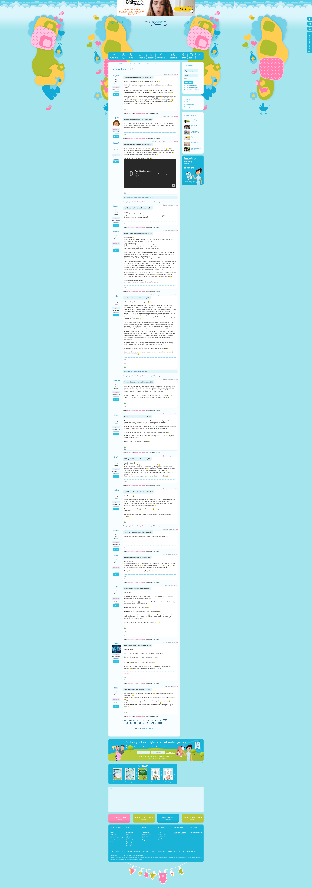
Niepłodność (113, 842)
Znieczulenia (145, 838)
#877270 (176, 379)
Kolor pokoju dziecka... (194, 126)
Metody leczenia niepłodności (196, 832)
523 (156, 721)
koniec (160, 723)
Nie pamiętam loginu (192, 88)
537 (147, 723)
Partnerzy (137, 851)
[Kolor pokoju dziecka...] (187, 126)
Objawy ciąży (129, 842)
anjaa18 (116, 117)
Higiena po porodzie (162, 838)
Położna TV (146, 851)
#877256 (176, 295)
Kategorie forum (190, 107)
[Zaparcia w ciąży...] (187, 138)
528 (135, 723)
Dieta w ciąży (129, 834)
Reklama (129, 851)
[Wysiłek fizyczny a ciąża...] (187, 121)
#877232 (176, 141)
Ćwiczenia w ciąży (130, 840)
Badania (112, 832)
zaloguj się (129, 113)
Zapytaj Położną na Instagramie (309, 24)
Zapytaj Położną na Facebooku (309, 19)
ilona (147, 728)
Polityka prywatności (190, 851)
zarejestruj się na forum (139, 113)
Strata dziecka (161, 840)
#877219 (176, 116)
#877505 (176, 489)
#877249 (176, 230)
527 (131, 723)
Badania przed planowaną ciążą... (195, 131)
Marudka (116, 232)
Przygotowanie (113, 834)
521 (148, 721)
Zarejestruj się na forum (193, 90)
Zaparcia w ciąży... (195, 137)
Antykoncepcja (161, 842)
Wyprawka (128, 836)
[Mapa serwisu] (194, 22)
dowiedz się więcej (190, 182)
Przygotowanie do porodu (147, 840)
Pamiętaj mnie (189, 79)
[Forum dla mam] (123, 22)
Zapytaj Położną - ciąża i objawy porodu (156, 23)
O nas (118, 851)
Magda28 (116, 75)
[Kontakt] (199, 22)
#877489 (176, 456)
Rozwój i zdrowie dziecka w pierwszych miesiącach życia (180, 832)
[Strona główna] (112, 22)
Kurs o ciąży (177, 851)
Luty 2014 (126, 673)
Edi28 (116, 457)
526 (127, 723)
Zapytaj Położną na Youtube (309, 29)
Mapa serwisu (162, 851)
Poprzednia (131, 721)
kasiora (143, 728)
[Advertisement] (156, 39)
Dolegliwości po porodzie (163, 836)
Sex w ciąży (128, 845)
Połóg (159, 832)
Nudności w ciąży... (195, 142)
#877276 (176, 414)
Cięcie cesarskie (145, 836)
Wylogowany (116, 87)
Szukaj (154, 851)
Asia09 (116, 415)
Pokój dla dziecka (130, 838)
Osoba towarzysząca (146, 834)
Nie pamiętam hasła (191, 86)
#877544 (176, 529)
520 (144, 721)
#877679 (176, 686)
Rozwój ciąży (129, 844)
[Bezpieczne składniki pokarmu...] (187, 149)
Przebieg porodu (145, 832)
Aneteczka (116, 380)
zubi (116, 296)
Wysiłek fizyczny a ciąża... (195, 120)
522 (152, 721)
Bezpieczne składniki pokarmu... (196, 148)
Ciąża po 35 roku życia (115, 840)
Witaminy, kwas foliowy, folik (116, 838)
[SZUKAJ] (198, 56)
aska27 (116, 644)
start (124, 721)
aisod (116, 556)
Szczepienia (113, 836)
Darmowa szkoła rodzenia (309, 42)
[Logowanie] (188, 22)
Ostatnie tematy (190, 104)
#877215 (176, 74)
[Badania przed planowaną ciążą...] (187, 132)
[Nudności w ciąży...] (187, 143)
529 (140, 723)
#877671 (176, 642)
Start (112, 851)
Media (123, 851)
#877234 (176, 205)
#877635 (176, 585)
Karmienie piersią (162, 834)
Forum (170, 851)
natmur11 (151, 728)
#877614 (176, 554)
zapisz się (170, 752)
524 (161, 721)
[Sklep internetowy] (117, 22)
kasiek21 (116, 143)
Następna (153, 723)
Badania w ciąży (129, 832)
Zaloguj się (188, 82)
